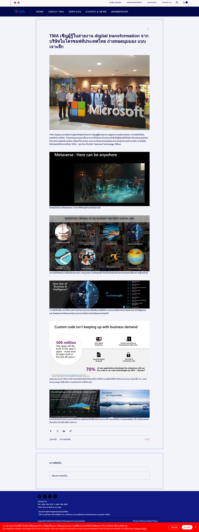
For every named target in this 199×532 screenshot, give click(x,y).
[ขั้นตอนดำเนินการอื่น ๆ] (148, 29)
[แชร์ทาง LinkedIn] (64, 431)
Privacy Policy (139, 521)
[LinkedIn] (45, 496)
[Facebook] (50, 496)
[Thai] (15, 2)
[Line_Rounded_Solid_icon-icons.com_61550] (40, 496)
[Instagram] (55, 496)
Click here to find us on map (49, 507)
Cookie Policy (152, 521)
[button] (152, 2)
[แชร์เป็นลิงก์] (70, 431)
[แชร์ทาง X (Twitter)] (57, 431)
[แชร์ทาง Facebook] (50, 431)
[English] (18, 2)
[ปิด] (195, 527)
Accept (187, 527)
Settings (174, 527)
